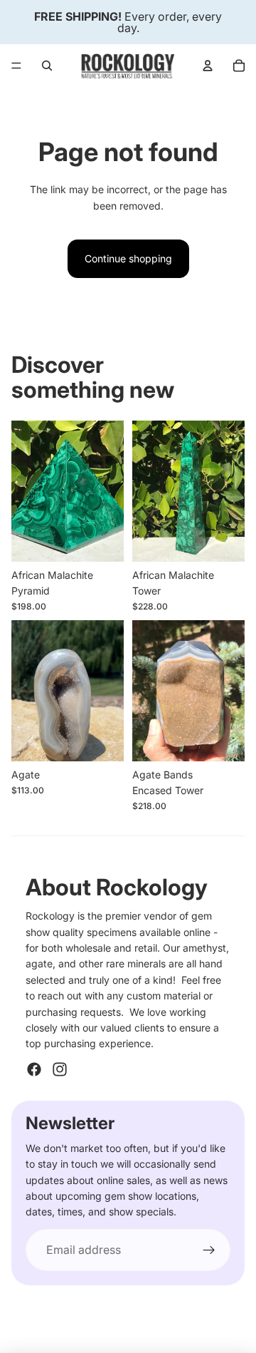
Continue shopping (128, 258)
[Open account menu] (207, 65)
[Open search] (47, 65)
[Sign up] (209, 1250)
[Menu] (16, 65)
